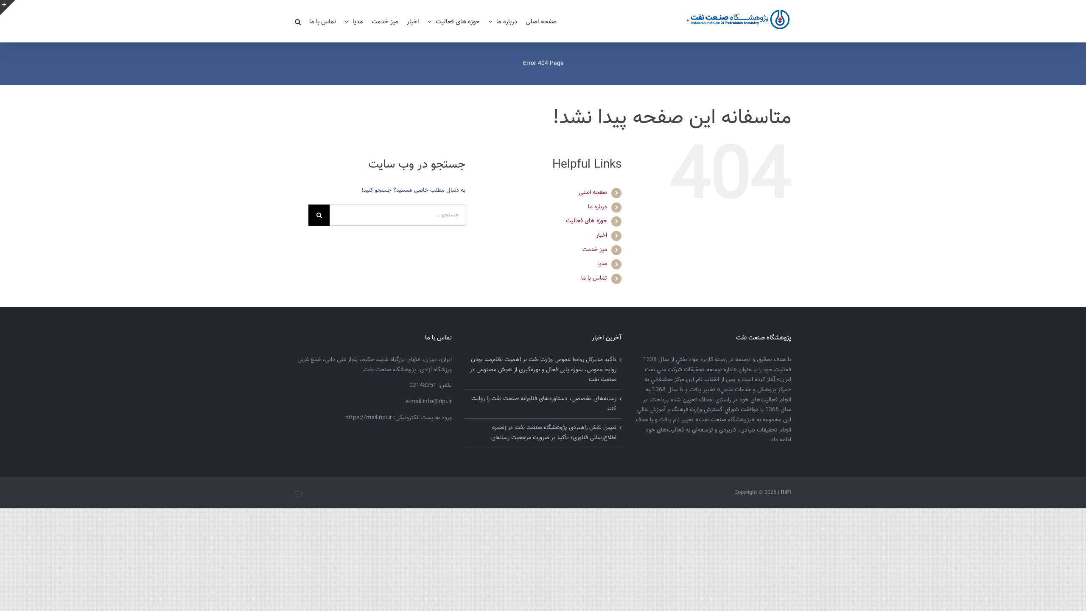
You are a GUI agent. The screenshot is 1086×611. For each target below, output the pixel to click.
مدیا (602, 264)
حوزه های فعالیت (586, 221)
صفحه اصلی (593, 192)
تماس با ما (594, 278)
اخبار (601, 235)
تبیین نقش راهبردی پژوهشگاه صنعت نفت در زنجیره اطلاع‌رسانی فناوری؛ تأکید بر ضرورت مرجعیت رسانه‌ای (553, 433)
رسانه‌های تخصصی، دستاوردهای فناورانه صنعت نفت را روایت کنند (543, 404)
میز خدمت (594, 250)
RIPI (786, 492)
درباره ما (597, 207)
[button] (298, 21)
